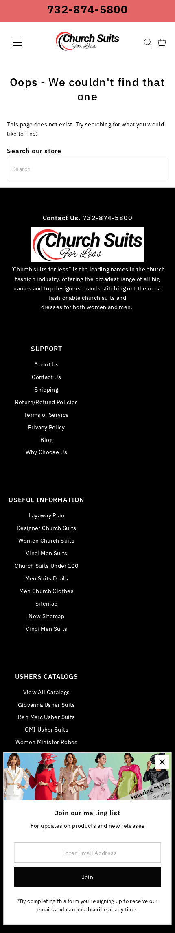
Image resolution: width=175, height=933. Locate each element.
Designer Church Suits (47, 528)
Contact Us (46, 377)
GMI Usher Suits (46, 729)
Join (87, 877)
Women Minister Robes (46, 742)
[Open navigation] (26, 42)
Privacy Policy (46, 427)
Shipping (46, 389)
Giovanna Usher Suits (46, 704)
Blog (46, 440)
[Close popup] (162, 762)
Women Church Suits (46, 540)
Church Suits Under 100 (46, 565)
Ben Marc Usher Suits (46, 717)
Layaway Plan (46, 515)
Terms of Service (46, 414)
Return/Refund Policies (46, 402)
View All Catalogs (46, 692)
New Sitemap (46, 616)
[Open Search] (147, 42)
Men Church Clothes (46, 591)
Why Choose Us (46, 452)
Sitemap (46, 603)
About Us (46, 364)
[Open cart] (162, 42)
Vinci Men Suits (46, 553)
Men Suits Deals (46, 578)
